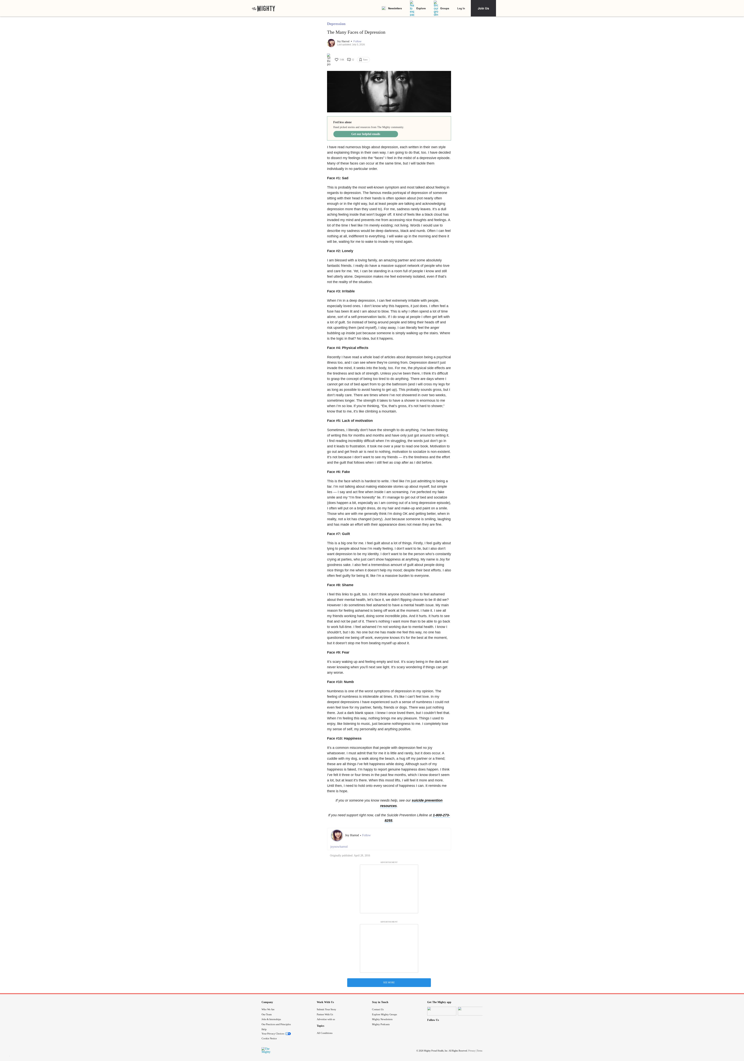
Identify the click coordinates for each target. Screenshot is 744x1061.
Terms (479, 1050)
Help (264, 1029)
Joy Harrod (343, 41)
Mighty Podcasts (381, 1024)
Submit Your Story (326, 1009)
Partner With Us (325, 1014)
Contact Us (378, 1009)
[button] (357, 41)
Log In (461, 8)
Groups (444, 8)
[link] (263, 8)
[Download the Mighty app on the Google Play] (472, 1011)
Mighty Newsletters (382, 1019)
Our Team (267, 1014)
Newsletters (395, 8)
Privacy (471, 1050)
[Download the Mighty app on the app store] (441, 1011)
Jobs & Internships (271, 1019)
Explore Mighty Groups (384, 1014)
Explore (421, 8)
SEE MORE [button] (389, 982)
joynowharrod (339, 846)
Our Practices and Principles (276, 1024)
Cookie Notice (269, 1038)
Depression (336, 24)
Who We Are (268, 1009)
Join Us (483, 8)
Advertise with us (326, 1019)
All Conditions (324, 1033)
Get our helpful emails (365, 134)
